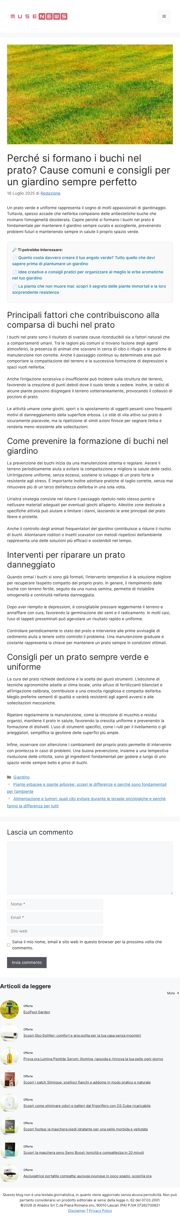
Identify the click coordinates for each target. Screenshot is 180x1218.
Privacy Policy (100, 1210)
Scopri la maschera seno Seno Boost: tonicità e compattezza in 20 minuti (83, 1152)
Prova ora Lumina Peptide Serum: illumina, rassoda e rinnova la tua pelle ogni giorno (93, 1059)
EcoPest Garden (36, 1012)
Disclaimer (77, 1210)
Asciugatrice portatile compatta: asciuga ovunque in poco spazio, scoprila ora (87, 1176)
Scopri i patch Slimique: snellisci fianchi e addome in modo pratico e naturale (87, 1082)
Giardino (21, 777)
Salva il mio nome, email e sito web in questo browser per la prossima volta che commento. (87, 944)
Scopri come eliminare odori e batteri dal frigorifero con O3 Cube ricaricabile (87, 1105)
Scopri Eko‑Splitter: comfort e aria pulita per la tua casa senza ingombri (82, 1035)
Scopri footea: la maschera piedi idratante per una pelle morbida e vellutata (85, 1129)
